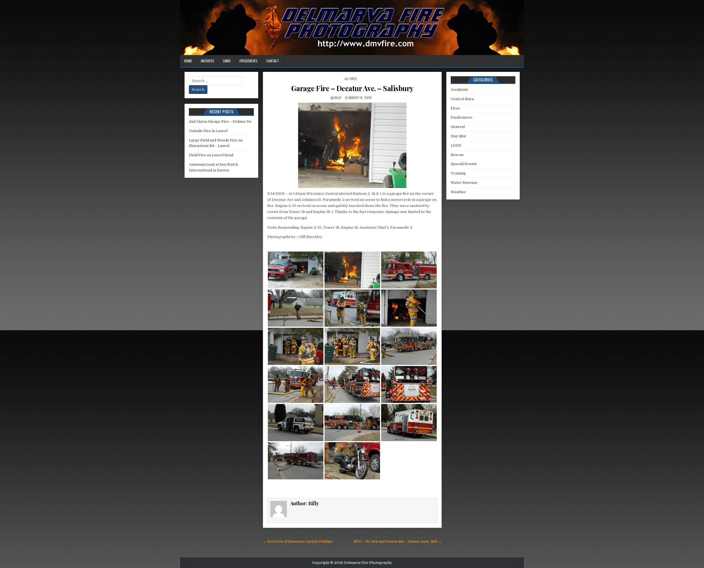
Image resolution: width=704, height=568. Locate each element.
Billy (338, 97)
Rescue (457, 155)
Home (188, 61)
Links (227, 61)
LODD (456, 145)
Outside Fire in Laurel (208, 131)
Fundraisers (461, 117)
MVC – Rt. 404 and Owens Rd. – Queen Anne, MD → (397, 541)
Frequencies (248, 61)
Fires (353, 78)
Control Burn (462, 99)
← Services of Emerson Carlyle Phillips (297, 541)
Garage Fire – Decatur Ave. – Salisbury (352, 88)
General (458, 127)
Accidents (459, 90)
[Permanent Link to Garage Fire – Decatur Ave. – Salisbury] (352, 145)
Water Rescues (464, 183)
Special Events (464, 164)
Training (458, 173)
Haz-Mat (458, 136)
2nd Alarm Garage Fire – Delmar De (220, 121)
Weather (458, 192)
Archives (207, 61)
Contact (272, 61)
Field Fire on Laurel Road (211, 155)
